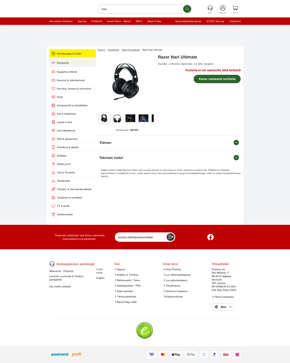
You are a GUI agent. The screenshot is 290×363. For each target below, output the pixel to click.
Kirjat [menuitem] (60, 97)
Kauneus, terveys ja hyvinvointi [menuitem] (74, 88)
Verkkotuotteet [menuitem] (65, 214)
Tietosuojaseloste (126, 296)
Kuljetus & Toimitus (127, 274)
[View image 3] (130, 118)
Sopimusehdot (125, 291)
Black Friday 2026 (127, 302)
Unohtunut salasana (177, 291)
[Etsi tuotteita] (187, 9)
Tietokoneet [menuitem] (63, 180)
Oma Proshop (173, 269)
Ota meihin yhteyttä (60, 286)
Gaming (82, 21)
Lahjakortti (235, 21)
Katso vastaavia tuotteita (217, 79)
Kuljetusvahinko (174, 296)
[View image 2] (117, 118)
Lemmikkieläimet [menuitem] (66, 130)
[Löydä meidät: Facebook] (210, 237)
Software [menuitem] (62, 155)
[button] (126, 82)
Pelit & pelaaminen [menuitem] (67, 139)
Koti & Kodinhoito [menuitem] (66, 113)
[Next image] (148, 82)
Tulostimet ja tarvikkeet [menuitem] (69, 197)
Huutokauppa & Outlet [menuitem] (69, 53)
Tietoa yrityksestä (224, 296)
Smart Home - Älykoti (119, 21)
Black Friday (154, 21)
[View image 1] (104, 118)
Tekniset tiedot (111, 157)
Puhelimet (96, 21)
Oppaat (121, 269)
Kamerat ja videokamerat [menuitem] (71, 80)
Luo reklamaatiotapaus (178, 274)
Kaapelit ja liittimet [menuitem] (67, 71)
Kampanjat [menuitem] (63, 62)
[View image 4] (143, 118)
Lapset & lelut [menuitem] (64, 122)
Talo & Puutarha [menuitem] (66, 172)
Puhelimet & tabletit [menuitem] (68, 147)
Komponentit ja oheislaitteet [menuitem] (72, 105)
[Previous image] (102, 82)
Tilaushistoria (173, 285)
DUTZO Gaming (215, 21)
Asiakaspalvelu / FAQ (129, 285)
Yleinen (105, 142)
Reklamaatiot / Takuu (128, 280)
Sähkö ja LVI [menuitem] (64, 164)
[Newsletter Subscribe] (170, 237)
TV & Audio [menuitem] (63, 206)
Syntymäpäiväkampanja (188, 21)
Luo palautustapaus (176, 280)
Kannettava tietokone (61, 21)
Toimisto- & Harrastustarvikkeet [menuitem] (74, 189)
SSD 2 (139, 21)
